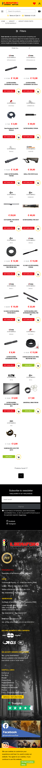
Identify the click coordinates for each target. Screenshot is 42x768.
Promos (4, 690)
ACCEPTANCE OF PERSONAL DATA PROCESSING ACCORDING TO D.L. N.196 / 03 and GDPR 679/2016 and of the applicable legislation (22, 513)
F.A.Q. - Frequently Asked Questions (14, 692)
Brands (4, 678)
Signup (21, 506)
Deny (23, 764)
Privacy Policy (6, 680)
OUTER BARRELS (11, 57)
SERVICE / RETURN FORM (12, 697)
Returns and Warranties (10, 687)
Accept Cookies (27, 762)
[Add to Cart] (18, 91)
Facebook (11, 521)
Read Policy (22, 515)
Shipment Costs (7, 685)
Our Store (5, 675)
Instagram (12, 523)
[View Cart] (39, 11)
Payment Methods (8, 682)
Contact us (5, 673)
